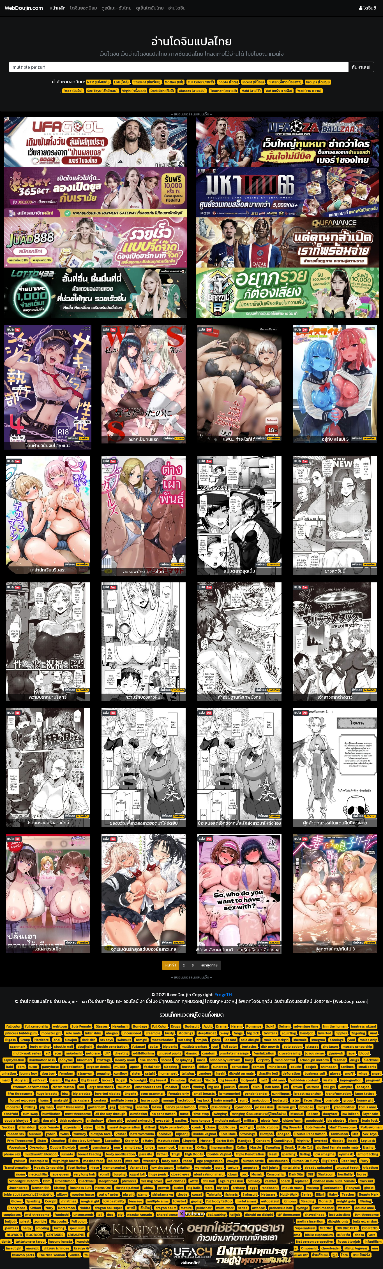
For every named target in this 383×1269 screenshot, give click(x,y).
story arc (21, 1080)
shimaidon (27, 1127)
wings (362, 1073)
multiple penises (194, 1046)
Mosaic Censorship (48, 1167)
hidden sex (16, 1133)
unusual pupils (170, 1053)
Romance (253, 1026)
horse (361, 1174)
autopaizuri (270, 1201)
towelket (179, 1201)
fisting (305, 1154)
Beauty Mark (368, 1194)
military (250, 1120)
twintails (270, 1033)
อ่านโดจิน (177, 7)
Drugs (175, 1026)
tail (35, 1120)
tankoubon (260, 1100)
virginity (264, 1060)
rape (351, 1053)
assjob (311, 1066)
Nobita (85, 1207)
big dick (253, 1033)
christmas (68, 1201)
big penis (170, 1046)
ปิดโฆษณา (195, 1213)
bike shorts (148, 1060)
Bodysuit (192, 1026)
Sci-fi (270, 1026)
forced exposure (22, 1100)
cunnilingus (281, 1093)
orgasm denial (98, 1066)
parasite (145, 1154)
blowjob (71, 1039)
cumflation (138, 1113)
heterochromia (142, 1133)
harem (55, 1080)
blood (364, 1053)
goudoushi (314, 1120)
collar (154, 1046)
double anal (364, 1207)
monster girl (51, 1033)
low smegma (324, 1154)
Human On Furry (305, 1160)
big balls (194, 1187)
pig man (46, 1107)
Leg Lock (368, 1140)
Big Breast (89, 1080)
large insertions (101, 1086)
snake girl (61, 1100)
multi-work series (27, 1053)
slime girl (115, 1120)
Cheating (58, 1140)
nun (117, 1147)
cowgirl (232, 1160)
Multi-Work (288, 1194)
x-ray (224, 1033)
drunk (243, 1086)
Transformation (16, 1167)
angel (376, 1073)
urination (9, 1073)
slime (353, 1120)
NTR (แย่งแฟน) (98, 82)
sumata (67, 1154)
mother (171, 1086)
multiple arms (158, 1201)
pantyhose (50, 1066)
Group (25, 1039)
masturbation (162, 1039)
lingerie (130, 1093)
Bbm (46, 1181)
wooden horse (82, 1194)
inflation (183, 1167)
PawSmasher (323, 1207)
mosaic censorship (357, 1046)
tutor (33, 1066)
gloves (335, 1073)
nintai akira (291, 1167)
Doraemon (66, 1207)
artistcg (239, 1187)
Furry (364, 1160)
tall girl (329, 1086)
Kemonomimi (114, 1167)
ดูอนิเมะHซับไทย (116, 7)
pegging (103, 1073)
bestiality (345, 1174)
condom (208, 1053)
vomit (104, 1174)
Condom (263, 1140)
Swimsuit (250, 1194)
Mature (186, 1207)
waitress (312, 1086)
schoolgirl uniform (314, 1060)
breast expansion (307, 1093)
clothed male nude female (334, 1181)
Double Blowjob (62, 1147)
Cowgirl (50, 1201)
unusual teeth (348, 1167)
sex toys (106, 1039)
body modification (120, 1154)
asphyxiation (14, 1060)
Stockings (247, 1133)
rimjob (202, 1039)
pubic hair (203, 1207)
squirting (289, 1033)
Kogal (120, 1080)
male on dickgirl (276, 1039)
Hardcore (41, 1039)
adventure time (306, 1026)
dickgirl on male (241, 1073)
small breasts (204, 1093)
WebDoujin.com (23, 8)
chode (182, 1194)
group (348, 1100)
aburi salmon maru (208, 1174)
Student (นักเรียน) (146, 82)
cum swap (30, 1113)
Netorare (268, 1194)
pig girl (128, 1194)
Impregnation (221, 1147)
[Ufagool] (95, 142)
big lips (222, 1187)
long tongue (201, 1120)
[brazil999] (287, 293)
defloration (291, 1073)
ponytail (66, 1060)
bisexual (296, 1113)
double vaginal (204, 1133)
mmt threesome (78, 1113)
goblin (51, 1133)
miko (203, 1107)
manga (168, 1100)
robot (187, 1160)
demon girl (286, 1107)
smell (83, 1147)
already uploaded (318, 1167)
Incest (107, 1080)
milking (29, 1107)
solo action (293, 1046)
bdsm (156, 1107)
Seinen (284, 1026)
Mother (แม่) (174, 82)
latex (295, 1100)
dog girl (49, 1120)
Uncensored (18, 1187)
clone (210, 1127)
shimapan (328, 1066)
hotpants (248, 1080)
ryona (20, 1174)
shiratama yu (162, 1194)
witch (194, 1181)
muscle (120, 1066)
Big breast (158, 1080)
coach (285, 1181)
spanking (289, 1154)
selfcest (39, 1080)
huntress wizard (363, 1026)
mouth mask (292, 1187)
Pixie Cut (305, 1147)
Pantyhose (17, 1207)
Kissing (59, 1187)
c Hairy (147, 1140)
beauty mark (125, 1060)
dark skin (88, 1039)
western (329, 1080)
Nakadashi (120, 1026)
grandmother (344, 1107)
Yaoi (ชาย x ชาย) (309, 90)
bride (149, 1147)
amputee (250, 1167)
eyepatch (163, 1120)
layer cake (371, 1113)
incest (166, 1060)
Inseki (352, 1140)
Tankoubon (339, 1133)
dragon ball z (166, 1207)
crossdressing (290, 1053)
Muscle (255, 1147)
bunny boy (28, 1073)
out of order (108, 1194)
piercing (126, 1107)
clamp (142, 1194)
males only (368, 1039)
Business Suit (80, 1187)
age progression (210, 1160)
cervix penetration (180, 1107)
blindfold (11, 1113)
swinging (220, 1113)
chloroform (292, 1120)
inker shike (93, 1033)
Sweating (273, 1147)
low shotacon (162, 1167)
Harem (236, 1026)
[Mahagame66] (287, 192)
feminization (263, 1053)
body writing (40, 1046)
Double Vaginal (219, 1154)
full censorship (36, 1026)
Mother (206, 1140)
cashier (270, 1181)
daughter (330, 1113)
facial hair (152, 1066)
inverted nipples (107, 1093)
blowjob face (101, 1133)
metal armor (246, 1201)
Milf (355, 1133)
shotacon (330, 1046)
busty (169, 1033)
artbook (258, 1207)
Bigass (10, 1039)
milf (264, 1080)
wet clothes (176, 1181)
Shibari (35, 1207)
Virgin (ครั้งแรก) (134, 90)
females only (178, 1093)
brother (188, 1066)
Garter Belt (225, 1140)
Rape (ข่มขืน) (73, 90)
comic (197, 1127)
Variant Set (138, 1167)
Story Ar (131, 1140)
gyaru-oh (336, 1053)
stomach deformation (30, 1086)
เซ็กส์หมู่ (145, 1207)
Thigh (175, 1154)
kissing (368, 1147)
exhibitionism (143, 1053)
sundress (220, 1066)
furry (49, 1207)
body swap (170, 1160)
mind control (285, 1060)
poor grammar (152, 1093)
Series (306, 1194)
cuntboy (120, 1073)
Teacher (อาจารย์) (223, 90)
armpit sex (132, 1147)
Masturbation (168, 1140)
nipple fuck (269, 1120)
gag (112, 1107)
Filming (365, 1201)
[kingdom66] (191, 1231)
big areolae (82, 1093)
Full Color (159, 1026)
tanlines (347, 1066)
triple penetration (174, 1127)
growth (163, 1187)
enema (142, 1107)
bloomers (84, 1060)
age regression (231, 1181)
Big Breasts (292, 1127)
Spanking (33, 1201)
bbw (65, 1093)
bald (9, 1066)
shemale (300, 1039)
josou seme (314, 1053)
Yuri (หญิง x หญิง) (278, 90)
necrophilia (38, 1174)
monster (13, 1107)
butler (178, 1187)
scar (58, 1053)
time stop (201, 1113)
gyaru (215, 1039)
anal (57, 1039)
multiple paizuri (227, 1120)
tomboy (79, 1133)
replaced (301, 1181)
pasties (181, 1120)
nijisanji (182, 1133)
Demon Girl (40, 1187)
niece (95, 1167)
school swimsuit (139, 1120)
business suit (315, 1073)
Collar (241, 1147)
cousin (296, 1066)
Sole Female (81, 1026)
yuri (215, 1046)
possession (264, 1107)
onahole (332, 1100)
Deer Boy (349, 1160)
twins (64, 1133)
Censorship (275, 1174)
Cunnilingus (283, 1140)
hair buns (272, 1086)
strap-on (85, 1073)
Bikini (320, 1194)
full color (13, 1026)
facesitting (312, 1100)
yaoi (351, 1039)
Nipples (337, 1140)
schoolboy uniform (225, 1060)
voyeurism (72, 1127)
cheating (121, 1053)
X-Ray (201, 1147)
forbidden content (304, 1080)
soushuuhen (278, 1160)
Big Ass (71, 1080)
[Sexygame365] (95, 192)
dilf (107, 1053)
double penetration (112, 1046)
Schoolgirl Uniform (24, 1181)
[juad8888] (95, 242)
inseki (220, 1073)
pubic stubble (267, 1127)
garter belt (96, 1107)
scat (185, 1086)
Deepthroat (108, 1181)
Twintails (214, 1194)
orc (244, 1174)
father (162, 1154)
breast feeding (89, 1154)
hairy (249, 1060)
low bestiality (113, 1201)
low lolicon (350, 1113)
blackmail (371, 1060)
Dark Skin (296, 1174)
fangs (238, 1033)
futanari (138, 1046)
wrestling (150, 1160)
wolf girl (246, 1127)
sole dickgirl (250, 1039)
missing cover (151, 1181)
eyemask (346, 1154)
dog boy (48, 1073)
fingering (358, 1033)
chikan (203, 1066)
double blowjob (16, 1120)
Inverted (320, 1140)
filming (198, 1086)
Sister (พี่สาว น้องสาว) (285, 82)
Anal (373, 1033)
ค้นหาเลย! (361, 67)
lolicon (313, 1113)
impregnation (350, 1080)
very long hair (84, 1174)
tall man (123, 1086)
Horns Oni (103, 1187)
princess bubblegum (21, 1033)
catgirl (150, 1073)
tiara (209, 1187)
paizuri (229, 1086)
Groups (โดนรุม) (318, 82)
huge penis (158, 1174)
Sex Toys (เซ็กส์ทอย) (102, 90)
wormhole (203, 1167)
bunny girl (365, 1100)
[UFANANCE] (287, 242)
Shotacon (325, 1174)
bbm (21, 1066)
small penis (367, 1066)
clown (232, 1174)
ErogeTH (223, 994)
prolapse (306, 1107)
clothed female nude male (338, 1147)
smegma (318, 1039)
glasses (312, 1046)
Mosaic (257, 1174)
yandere (205, 1073)
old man (278, 1080)
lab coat (114, 1160)
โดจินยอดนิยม (83, 7)
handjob (306, 1033)
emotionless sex (148, 1086)
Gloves (16, 1201)
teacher (339, 1060)
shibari (150, 1127)
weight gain (346, 1201)
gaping (196, 1201)
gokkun (19, 1160)
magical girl (90, 1201)
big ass (213, 1086)
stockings (185, 1033)
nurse (184, 1113)
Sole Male (228, 1133)
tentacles (249, 1046)
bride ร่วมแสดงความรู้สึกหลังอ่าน (28, 1194)
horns (44, 1100)
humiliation (51, 1113)
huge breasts (47, 1093)
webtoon (60, 1026)
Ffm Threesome (20, 1140)
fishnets (231, 1194)
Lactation (112, 1140)
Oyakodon (37, 1147)
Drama (221, 1026)
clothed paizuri (127, 1187)
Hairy (333, 1194)
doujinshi (85, 1046)
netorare (93, 1053)
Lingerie (189, 1140)
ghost (368, 1187)
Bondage (140, 1026)
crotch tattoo (63, 1086)
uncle (201, 1060)
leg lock (203, 1100)
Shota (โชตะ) (228, 82)
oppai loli (137, 1174)
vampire (346, 1086)
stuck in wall (63, 1046)
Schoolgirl (138, 1080)
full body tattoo (219, 1201)
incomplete (39, 1160)
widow (148, 1187)
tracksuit (366, 1181)
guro (219, 1167)
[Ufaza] (287, 142)
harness (185, 1147)
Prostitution (65, 1181)
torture (233, 1167)
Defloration (333, 1187)
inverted (324, 1033)
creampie (153, 1033)
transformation (338, 1093)
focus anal (367, 1107)
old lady (254, 1181)
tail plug (187, 1073)
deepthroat (207, 1033)
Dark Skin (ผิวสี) (162, 90)
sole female (49, 1127)
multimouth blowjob (41, 1154)
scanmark (17, 1046)
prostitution (72, 1066)
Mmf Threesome (342, 1127)
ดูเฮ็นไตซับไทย (150, 7)
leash (273, 1154)
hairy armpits (224, 1100)
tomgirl (141, 1039)
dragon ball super (108, 1207)
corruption (240, 1066)
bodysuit (280, 1100)
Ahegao (283, 1133)
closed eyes (180, 1174)
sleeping (170, 1066)
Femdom (178, 1080)
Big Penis (329, 1160)
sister (136, 1073)
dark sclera (81, 1100)
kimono (191, 1053)
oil (286, 1086)
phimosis (129, 1181)
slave (88, 1127)
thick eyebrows (70, 1120)
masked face (93, 1160)
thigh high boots (65, 1160)
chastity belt (268, 1073)
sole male (73, 1033)
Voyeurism (17, 1147)
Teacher (348, 1194)
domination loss (42, 1060)
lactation (185, 1100)
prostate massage (234, 1053)
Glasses (102, 1026)
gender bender (256, 1093)
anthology (95, 1120)
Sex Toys (370, 1133)
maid (6, 1080)
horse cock (149, 1100)
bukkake (35, 1133)
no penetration (164, 1113)
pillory (62, 1194)
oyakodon (243, 1107)
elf (48, 1053)
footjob (363, 1086)
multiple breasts (124, 1100)
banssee (135, 1201)
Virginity (303, 1140)
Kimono (290, 1201)
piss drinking (220, 1107)
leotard (230, 1039)
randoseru (270, 1187)
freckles (7, 1127)
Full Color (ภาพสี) (201, 82)
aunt (243, 1100)
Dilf (310, 1174)
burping (120, 1174)
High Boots (194, 1154)
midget (323, 1107)
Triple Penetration (250, 1154)
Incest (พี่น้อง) (253, 82)
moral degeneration (124, 1127)
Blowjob (266, 1133)
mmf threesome (70, 1107)
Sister (41, 1140)
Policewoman (371, 1127)
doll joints (270, 1167)
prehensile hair (280, 1207)
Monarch (325, 1201)
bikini (256, 1086)
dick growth (270, 1046)
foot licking (77, 1167)
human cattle (253, 1160)
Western (344, 1207)
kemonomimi (229, 1093)
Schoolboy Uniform (85, 1140)
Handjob (245, 1140)
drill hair (209, 1181)
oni (81, 1086)
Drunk (289, 1147)
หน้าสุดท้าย (209, 965)
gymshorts (101, 1147)
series (242, 1207)
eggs (253, 1187)
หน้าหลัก (59, 7)
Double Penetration (310, 1133)
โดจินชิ (369, 7)
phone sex (12, 1154)
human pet (168, 1073)
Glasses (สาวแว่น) (192, 90)
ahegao (112, 1033)
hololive (165, 1133)
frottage (104, 1060)
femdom (66, 1073)
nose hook (166, 1147)
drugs (354, 1060)
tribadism (370, 1167)
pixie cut (132, 1160)
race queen (60, 1174)
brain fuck (370, 1120)
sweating (185, 1039)
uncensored (132, 1033)
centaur (100, 1100)
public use (227, 1127)
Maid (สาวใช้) (251, 90)
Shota (210, 1080)
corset (197, 1194)
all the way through (110, 1113)
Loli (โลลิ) (121, 82)
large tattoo (365, 1093)
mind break (277, 1066)
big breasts (228, 1080)
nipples (341, 1033)
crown (297, 1086)
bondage (337, 1039)
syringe (302, 1207)
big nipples (335, 1120)
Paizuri (195, 1080)
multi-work (225, 1207)
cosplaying (184, 1060)
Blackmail (86, 1181)
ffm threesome (20, 1093)
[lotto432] (95, 293)
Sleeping (307, 1201)
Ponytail (353, 1187)
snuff (349, 1073)
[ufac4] (191, 1256)
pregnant (373, 1080)
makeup (313, 1187)
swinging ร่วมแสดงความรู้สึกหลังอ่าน (259, 1113)
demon (258, 1066)
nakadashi (74, 1053)
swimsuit (124, 1039)
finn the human (335, 1026)
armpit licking (367, 1154)
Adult (208, 1026)
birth (100, 1127)
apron (134, 1066)
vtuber (121, 1133)
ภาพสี (131, 1207)
